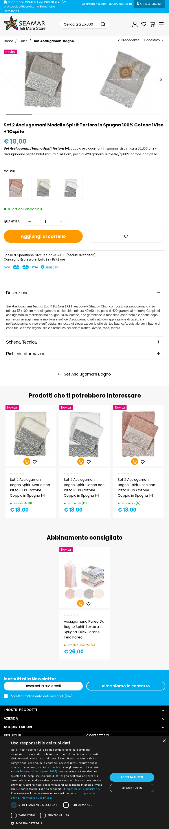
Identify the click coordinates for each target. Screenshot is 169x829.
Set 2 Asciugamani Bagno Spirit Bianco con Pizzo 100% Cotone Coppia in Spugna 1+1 (84, 487)
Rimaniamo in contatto (126, 686)
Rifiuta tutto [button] (131, 788)
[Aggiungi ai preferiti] (125, 236)
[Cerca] (103, 24)
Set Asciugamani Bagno (87, 374)
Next (161, 80)
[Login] (135, 24)
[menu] (161, 24)
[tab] (84, 292)
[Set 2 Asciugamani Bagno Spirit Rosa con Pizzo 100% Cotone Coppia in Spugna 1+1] (15, 187)
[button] (58, 823)
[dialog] (84, 782)
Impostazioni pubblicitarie (82, 789)
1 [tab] (19, 114)
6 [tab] (150, 114)
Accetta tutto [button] (132, 777)
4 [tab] (98, 114)
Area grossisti (150, 4)
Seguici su (13, 735)
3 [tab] (71, 114)
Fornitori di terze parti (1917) (38, 771)
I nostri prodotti (20, 709)
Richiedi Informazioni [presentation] (26, 353)
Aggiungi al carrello (43, 236)
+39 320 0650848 (107, 4)
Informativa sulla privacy (36, 797)
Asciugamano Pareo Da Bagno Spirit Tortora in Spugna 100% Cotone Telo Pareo (84, 629)
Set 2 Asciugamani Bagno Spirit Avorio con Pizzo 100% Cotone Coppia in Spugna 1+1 (30, 487)
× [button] (164, 741)
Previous (8, 80)
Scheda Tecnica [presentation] (21, 342)
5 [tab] (124, 114)
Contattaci (97, 735)
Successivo (151, 40)
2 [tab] (45, 114)
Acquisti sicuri (18, 727)
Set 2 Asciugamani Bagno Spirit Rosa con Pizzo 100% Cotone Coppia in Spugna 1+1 (136, 487)
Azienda (11, 718)
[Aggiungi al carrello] (26, 461)
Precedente (130, 40)
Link (68, 696)
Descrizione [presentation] (17, 292)
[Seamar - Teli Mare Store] (25, 23)
